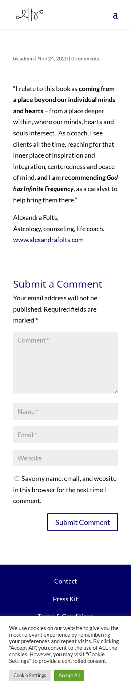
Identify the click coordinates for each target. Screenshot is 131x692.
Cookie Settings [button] (29, 675)
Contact (65, 581)
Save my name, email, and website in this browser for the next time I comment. (64, 489)
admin (27, 58)
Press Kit (65, 599)
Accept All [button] (69, 675)
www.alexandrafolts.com (48, 240)
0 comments (85, 58)
